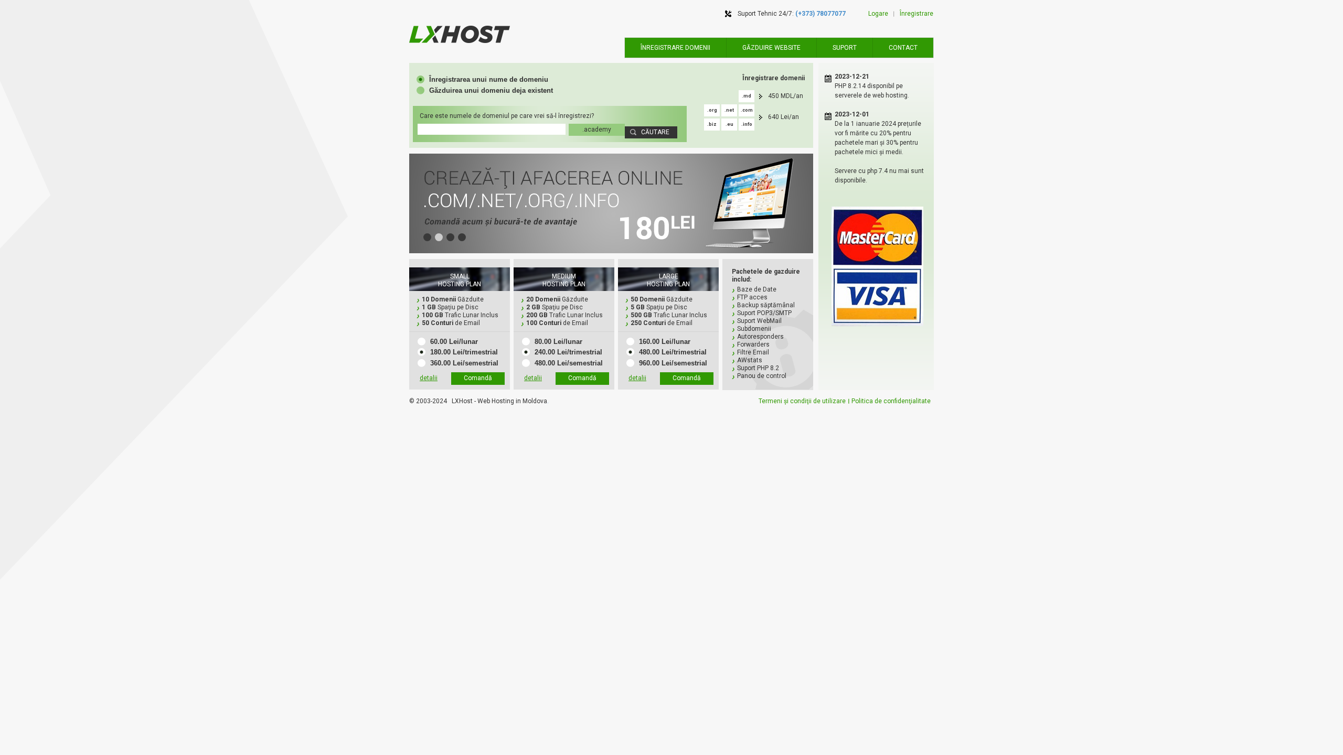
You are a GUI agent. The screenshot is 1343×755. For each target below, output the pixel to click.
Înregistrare (916, 13)
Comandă (478, 378)
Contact (903, 47)
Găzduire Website (771, 47)
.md (746, 96)
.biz (712, 124)
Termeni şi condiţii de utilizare (802, 401)
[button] (482, 79)
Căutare (655, 132)
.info (746, 124)
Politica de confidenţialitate (891, 401)
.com (747, 110)
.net (729, 110)
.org (712, 110)
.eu (729, 124)
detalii (429, 378)
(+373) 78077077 (820, 13)
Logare (878, 13)
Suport (845, 47)
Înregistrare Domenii (675, 47)
